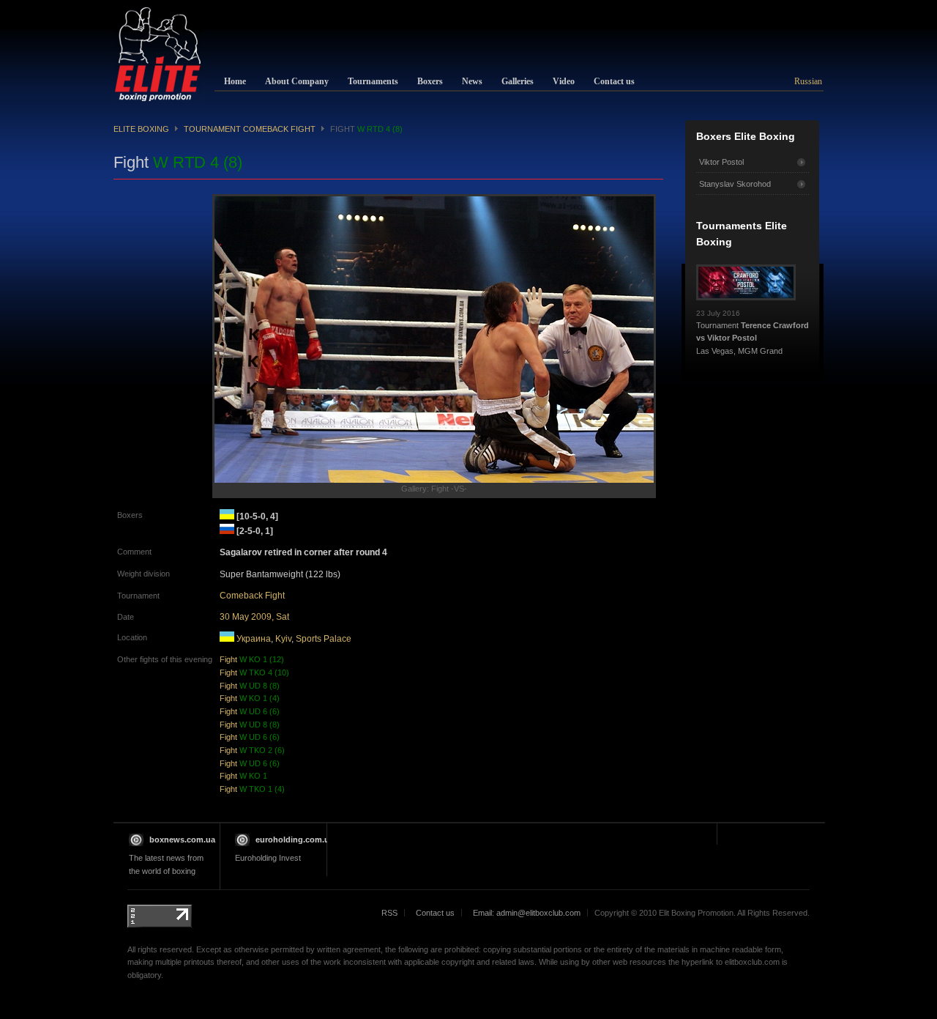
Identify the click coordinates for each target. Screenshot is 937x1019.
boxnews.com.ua (182, 839)
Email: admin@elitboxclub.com (527, 912)
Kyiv (283, 639)
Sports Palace (323, 639)
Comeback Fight (252, 595)
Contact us (435, 912)
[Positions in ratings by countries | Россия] (227, 531)
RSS (389, 912)
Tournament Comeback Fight (250, 129)
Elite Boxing (141, 129)
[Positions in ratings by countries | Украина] (227, 516)
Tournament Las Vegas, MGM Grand (752, 332)
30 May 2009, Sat (254, 617)
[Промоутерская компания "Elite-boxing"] (158, 54)
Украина (253, 639)
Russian (808, 81)
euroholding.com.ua (294, 839)
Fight (252, 659)
